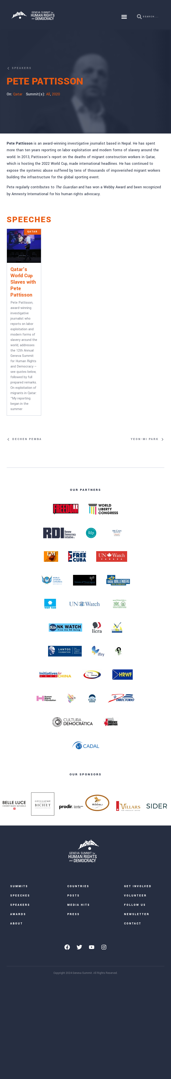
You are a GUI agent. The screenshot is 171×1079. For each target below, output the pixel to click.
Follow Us (135, 905)
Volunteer (135, 896)
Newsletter (136, 914)
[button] (124, 16)
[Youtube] (91, 947)
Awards (18, 914)
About (16, 924)
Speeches (20, 896)
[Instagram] (104, 947)
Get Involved (138, 886)
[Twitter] (79, 947)
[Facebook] (67, 947)
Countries (78, 886)
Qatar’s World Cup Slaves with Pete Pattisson (23, 282)
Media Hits (78, 905)
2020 (56, 94)
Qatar (17, 94)
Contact (132, 924)
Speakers (20, 905)
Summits (19, 886)
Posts (73, 896)
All (48, 94)
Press (73, 914)
